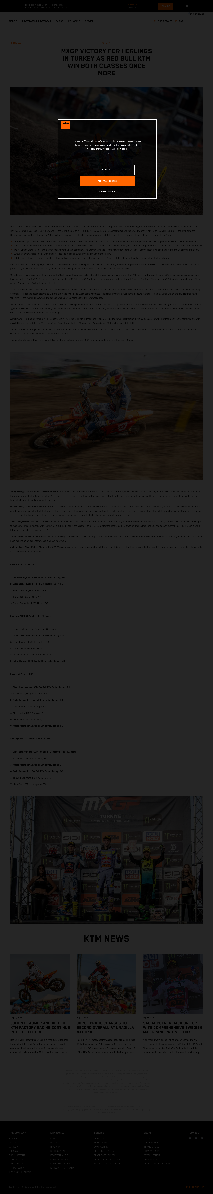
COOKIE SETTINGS (107, 192)
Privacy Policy (105, 153)
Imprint (111, 153)
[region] (107, 159)
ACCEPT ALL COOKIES (107, 181)
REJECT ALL (107, 170)
